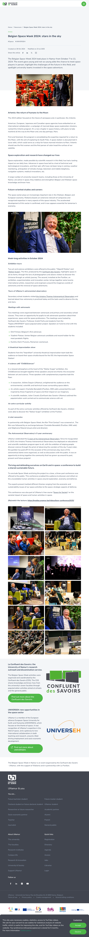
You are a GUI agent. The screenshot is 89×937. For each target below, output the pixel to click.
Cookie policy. (26, 930)
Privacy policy (27, 897)
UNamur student (51, 804)
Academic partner (51, 809)
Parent (47, 820)
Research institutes (16, 850)
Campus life (13, 855)
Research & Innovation (17, 860)
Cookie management (43, 897)
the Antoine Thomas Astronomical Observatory (55, 296)
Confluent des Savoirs (51, 272)
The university (13, 839)
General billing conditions (65, 897)
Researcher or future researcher (21, 809)
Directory (48, 844)
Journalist (12, 825)
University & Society (16, 865)
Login (46, 870)
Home (10, 27)
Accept (78, 925)
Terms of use (12, 897)
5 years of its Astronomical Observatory (43, 439)
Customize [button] (77, 920)
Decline (78, 932)
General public (50, 825)
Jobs (46, 860)
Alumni (47, 814)
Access (47, 855)
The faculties (13, 844)
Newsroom (18, 27)
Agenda (47, 850)
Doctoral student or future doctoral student (25, 804)
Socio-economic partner (17, 814)
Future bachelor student (18, 799)
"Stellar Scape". (14, 272)
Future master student (53, 799)
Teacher (11, 820)
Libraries (48, 865)
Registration (49, 839)
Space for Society (61, 492)
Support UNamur (15, 870)
